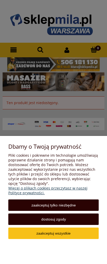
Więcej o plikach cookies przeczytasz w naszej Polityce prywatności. (48, 190)
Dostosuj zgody (53, 219)
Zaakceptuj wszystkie (53, 233)
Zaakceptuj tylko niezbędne (53, 205)
